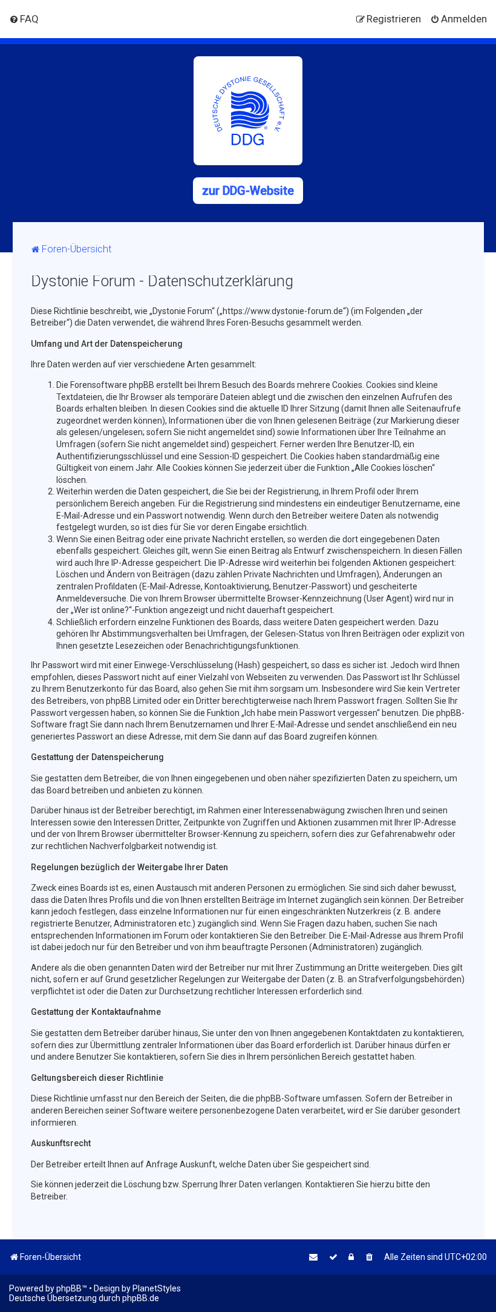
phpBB (69, 1288)
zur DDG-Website (248, 190)
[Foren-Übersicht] (248, 110)
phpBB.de (140, 1298)
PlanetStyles (156, 1288)
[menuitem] (24, 18)
